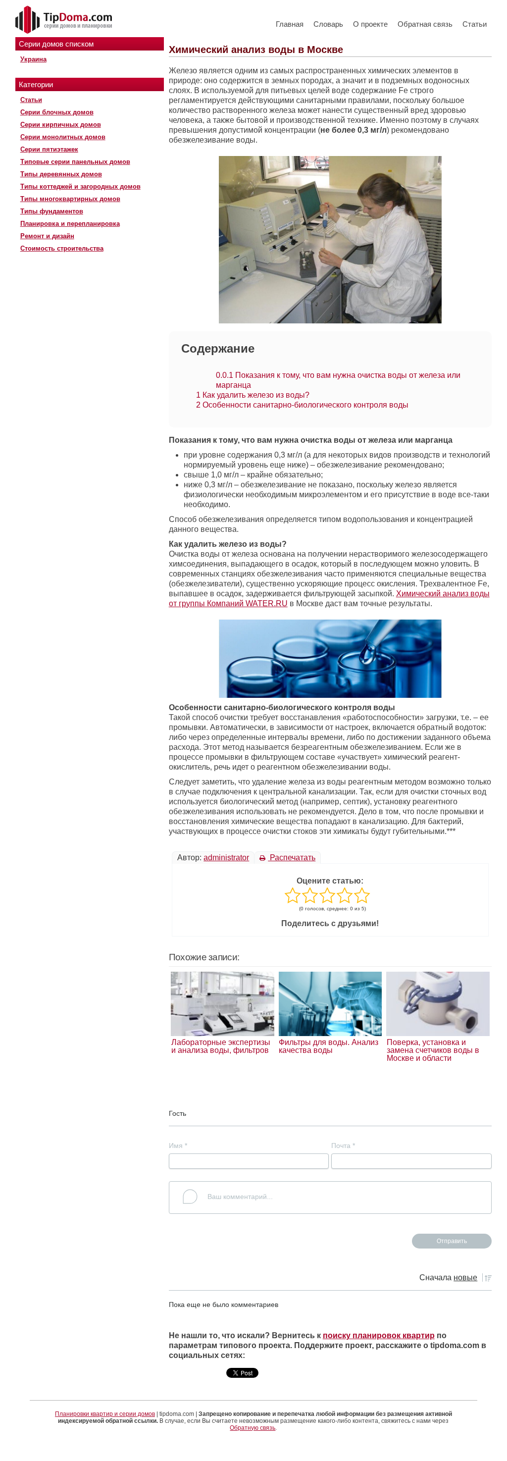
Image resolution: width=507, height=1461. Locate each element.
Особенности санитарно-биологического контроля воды (302, 405)
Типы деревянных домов (61, 174)
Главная (290, 24)
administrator (226, 857)
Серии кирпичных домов (60, 124)
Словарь (328, 24)
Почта (343, 1145)
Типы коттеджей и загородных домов (80, 186)
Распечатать (291, 857)
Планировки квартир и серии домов (105, 1413)
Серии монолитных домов (62, 137)
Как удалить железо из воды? (252, 395)
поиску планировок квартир (379, 1335)
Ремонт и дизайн (47, 236)
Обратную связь (252, 1427)
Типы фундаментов (51, 211)
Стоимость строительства (61, 248)
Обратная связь (425, 24)
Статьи (474, 24)
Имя (178, 1145)
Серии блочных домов (57, 112)
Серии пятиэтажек (49, 149)
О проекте (370, 24)
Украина (33, 59)
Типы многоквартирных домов (70, 199)
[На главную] (64, 20)
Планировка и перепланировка (70, 223)
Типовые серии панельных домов (75, 161)
